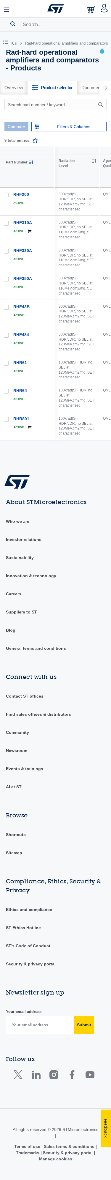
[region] (83, 293)
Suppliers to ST (21, 612)
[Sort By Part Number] (31, 162)
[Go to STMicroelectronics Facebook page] (72, 1076)
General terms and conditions (36, 648)
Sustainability (20, 557)
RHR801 (21, 418)
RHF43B (21, 306)
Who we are (17, 521)
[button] (7, 9)
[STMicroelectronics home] (55, 8)
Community (17, 732)
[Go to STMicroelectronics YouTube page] (90, 1076)
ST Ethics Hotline (23, 927)
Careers (13, 593)
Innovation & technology (31, 575)
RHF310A (22, 222)
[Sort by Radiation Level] (94, 161)
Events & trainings (24, 768)
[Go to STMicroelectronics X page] (19, 1076)
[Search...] (13, 24)
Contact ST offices (25, 696)
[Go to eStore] (92, 9)
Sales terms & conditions (69, 1146)
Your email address (23, 1011)
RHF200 (21, 194)
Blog (10, 630)
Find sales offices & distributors (38, 714)
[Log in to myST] (104, 8)
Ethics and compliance (29, 909)
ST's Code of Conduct (28, 945)
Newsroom (16, 750)
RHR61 (20, 362)
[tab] (14, 88)
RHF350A (22, 278)
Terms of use (27, 1146)
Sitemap (14, 852)
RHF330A (22, 250)
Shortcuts (16, 834)
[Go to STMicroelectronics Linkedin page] (36, 1076)
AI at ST (14, 786)
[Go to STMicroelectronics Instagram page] (54, 1076)
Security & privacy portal (31, 964)
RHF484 (21, 334)
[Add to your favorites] (35, 141)
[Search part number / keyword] (101, 104)
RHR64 (20, 390)
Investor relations (23, 539)
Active (18, 202)
